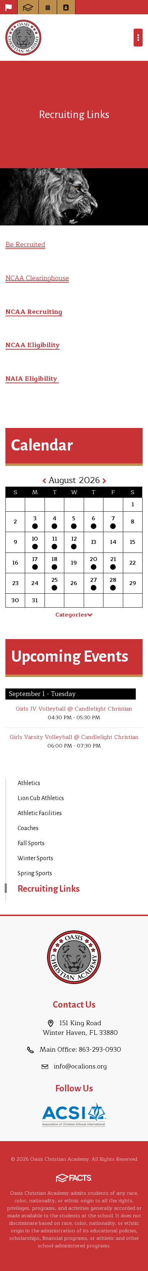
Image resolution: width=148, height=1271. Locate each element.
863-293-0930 (100, 1049)
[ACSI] (74, 1114)
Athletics (29, 783)
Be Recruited (25, 244)
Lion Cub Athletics (41, 798)
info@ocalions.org (80, 1066)
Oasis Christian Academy (23, 37)
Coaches (28, 828)
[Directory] (66, 7)
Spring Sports (35, 873)
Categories (71, 614)
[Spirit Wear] (8, 7)
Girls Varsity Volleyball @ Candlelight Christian (74, 737)
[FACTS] (28, 7)
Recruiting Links (49, 888)
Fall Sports (31, 843)
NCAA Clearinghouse (37, 278)
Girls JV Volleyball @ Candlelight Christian (74, 709)
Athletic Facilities (40, 813)
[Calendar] (47, 7)
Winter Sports (35, 858)
